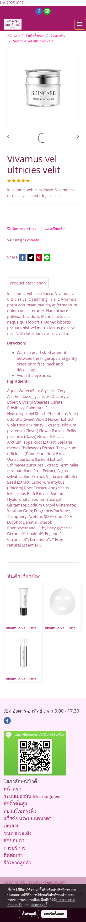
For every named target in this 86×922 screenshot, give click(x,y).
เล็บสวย (12, 825)
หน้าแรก (12, 788)
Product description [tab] (28, 283)
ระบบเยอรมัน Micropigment (32, 796)
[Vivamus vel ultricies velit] (43, 88)
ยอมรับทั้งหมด (54, 914)
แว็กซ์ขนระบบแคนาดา (28, 818)
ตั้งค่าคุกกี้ (29, 914)
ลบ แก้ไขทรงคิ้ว (20, 811)
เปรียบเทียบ (57, 228)
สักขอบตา (14, 840)
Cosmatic (32, 240)
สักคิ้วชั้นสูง (15, 803)
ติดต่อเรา (13, 855)
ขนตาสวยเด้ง (18, 833)
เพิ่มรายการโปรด (24, 228)
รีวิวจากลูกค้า (17, 862)
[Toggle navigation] (80, 24)
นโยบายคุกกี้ (39, 905)
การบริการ (15, 848)
